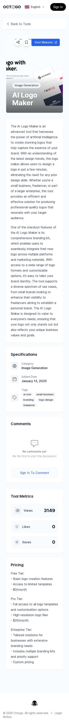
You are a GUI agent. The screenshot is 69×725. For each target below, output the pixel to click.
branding (28, 399)
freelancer (29, 405)
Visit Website (44, 42)
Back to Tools (21, 24)
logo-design (46, 399)
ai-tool (27, 394)
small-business (45, 394)
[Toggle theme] (13, 7)
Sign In (58, 7)
